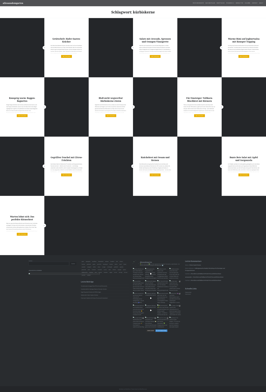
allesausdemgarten (13, 3)
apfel (83, 261)
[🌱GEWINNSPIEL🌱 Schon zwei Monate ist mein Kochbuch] (163, 310)
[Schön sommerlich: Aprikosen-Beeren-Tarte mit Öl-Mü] (138, 298)
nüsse (99, 267)
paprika (121, 267)
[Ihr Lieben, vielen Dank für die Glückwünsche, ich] (175, 310)
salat (109, 269)
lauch (120, 264)
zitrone (125, 272)
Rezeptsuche (221, 3)
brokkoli (112, 261)
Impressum (188, 294)
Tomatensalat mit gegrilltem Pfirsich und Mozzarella (94, 286)
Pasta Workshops (198, 3)
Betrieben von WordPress (124, 389)
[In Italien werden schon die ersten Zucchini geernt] (175, 274)
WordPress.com (143, 389)
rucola (105, 269)
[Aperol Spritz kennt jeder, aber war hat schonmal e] (163, 298)
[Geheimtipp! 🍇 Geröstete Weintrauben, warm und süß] (175, 298)
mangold (89, 267)
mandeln (83, 267)
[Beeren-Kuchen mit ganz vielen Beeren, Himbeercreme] (138, 274)
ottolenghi (109, 267)
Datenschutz (188, 292)
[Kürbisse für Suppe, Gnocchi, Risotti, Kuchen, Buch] (151, 286)
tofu (96, 272)
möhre (94, 267)
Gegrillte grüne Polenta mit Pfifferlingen (91, 292)
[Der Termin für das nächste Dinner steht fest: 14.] (163, 286)
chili (117, 261)
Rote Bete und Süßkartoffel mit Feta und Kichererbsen (206, 273)
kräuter (111, 264)
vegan (110, 272)
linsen (125, 264)
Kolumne (247, 3)
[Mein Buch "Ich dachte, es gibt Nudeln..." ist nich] (175, 322)
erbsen (121, 261)
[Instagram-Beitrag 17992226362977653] (151, 310)
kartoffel (99, 264)
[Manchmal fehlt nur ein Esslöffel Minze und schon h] (138, 310)
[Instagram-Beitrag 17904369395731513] (151, 298)
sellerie (114, 269)
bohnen (107, 261)
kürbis (116, 264)
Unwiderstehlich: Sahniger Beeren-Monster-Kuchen (94, 289)
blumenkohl (100, 261)
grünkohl (89, 264)
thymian (91, 272)
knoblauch (105, 264)
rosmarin (94, 269)
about (261, 3)
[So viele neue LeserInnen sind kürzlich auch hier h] (175, 286)
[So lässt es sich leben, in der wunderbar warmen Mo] (163, 274)
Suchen (30, 260)
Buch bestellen (210, 3)
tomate (100, 272)
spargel (119, 269)
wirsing (120, 272)
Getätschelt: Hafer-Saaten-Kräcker (89, 295)
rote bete (100, 269)
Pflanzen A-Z (230, 3)
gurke (94, 264)
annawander (188, 277)
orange (103, 267)
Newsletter (239, 3)
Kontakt (255, 3)
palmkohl (116, 267)
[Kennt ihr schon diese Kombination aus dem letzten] (163, 322)
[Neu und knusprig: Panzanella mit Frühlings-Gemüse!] (151, 322)
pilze (89, 269)
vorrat (115, 272)
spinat (124, 269)
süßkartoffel (84, 272)
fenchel (83, 264)
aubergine (88, 261)
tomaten (106, 272)
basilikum (94, 261)
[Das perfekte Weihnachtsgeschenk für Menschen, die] (138, 286)
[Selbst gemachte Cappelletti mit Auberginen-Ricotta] (151, 274)
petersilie (84, 269)
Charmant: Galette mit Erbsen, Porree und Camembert (94, 298)
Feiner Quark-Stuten (195, 265)
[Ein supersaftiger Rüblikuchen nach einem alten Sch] (138, 322)
